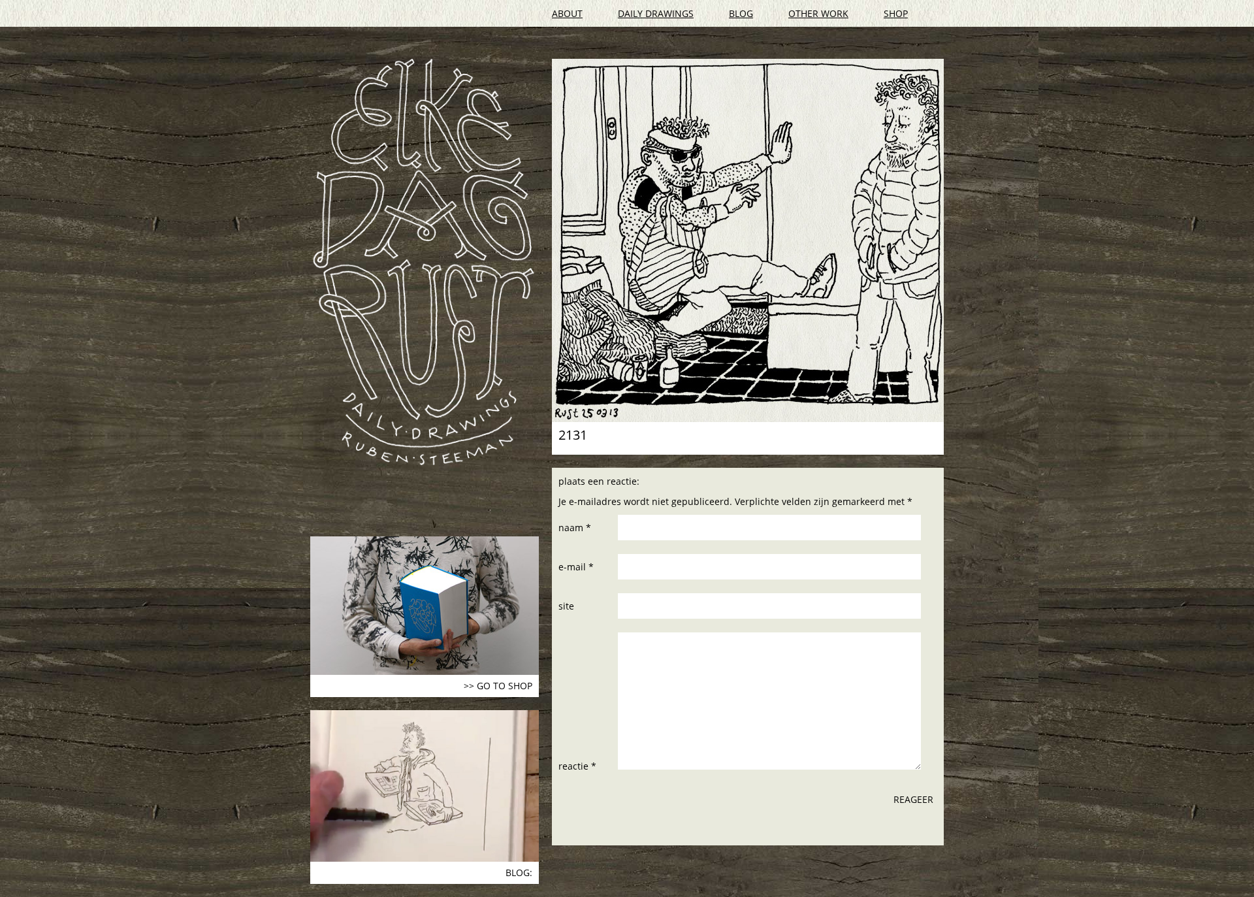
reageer (913, 799)
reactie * (577, 766)
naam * (574, 527)
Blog (741, 13)
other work (818, 13)
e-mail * (576, 567)
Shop (896, 13)
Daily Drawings (656, 13)
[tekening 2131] (747, 240)
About (567, 13)
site (566, 606)
